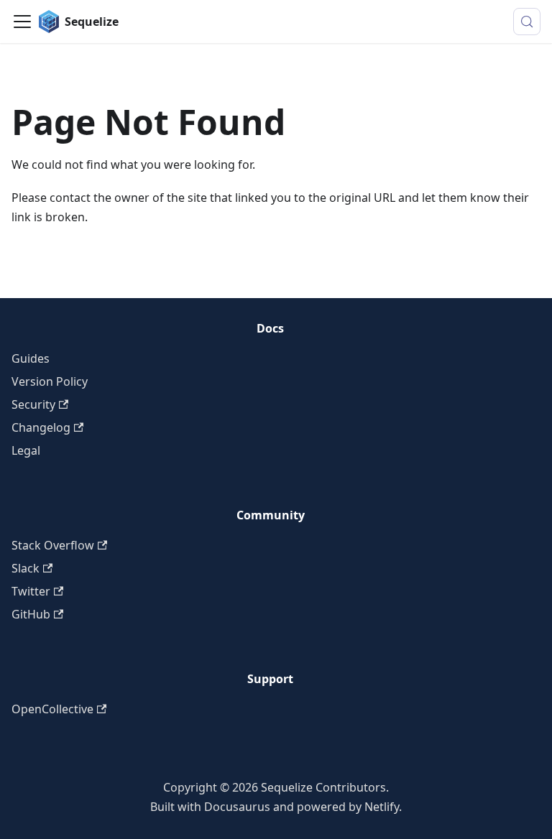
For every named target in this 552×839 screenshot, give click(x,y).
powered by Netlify (348, 807)
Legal (26, 450)
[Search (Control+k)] (526, 21)
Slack (26, 568)
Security (33, 404)
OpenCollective (52, 709)
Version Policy (50, 381)
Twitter (31, 591)
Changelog (41, 427)
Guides (31, 358)
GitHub (31, 614)
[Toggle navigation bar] (22, 21)
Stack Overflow (53, 545)
